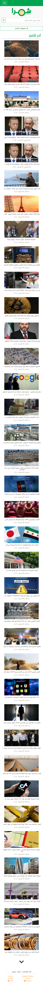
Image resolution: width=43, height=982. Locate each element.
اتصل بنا (10, 978)
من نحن (10, 976)
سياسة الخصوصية (27, 976)
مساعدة (27, 978)
